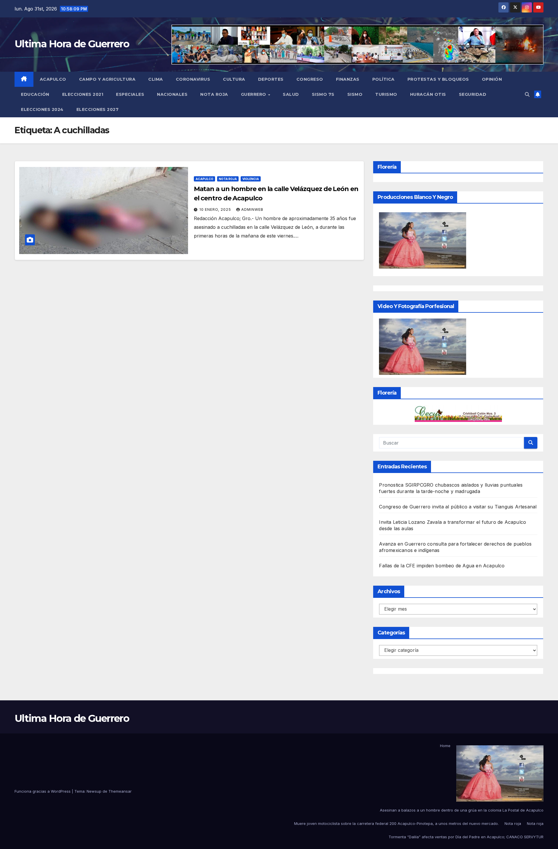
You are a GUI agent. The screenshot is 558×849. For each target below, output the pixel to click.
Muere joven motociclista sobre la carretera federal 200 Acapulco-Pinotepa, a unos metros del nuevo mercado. (396, 823)
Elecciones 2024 (42, 109)
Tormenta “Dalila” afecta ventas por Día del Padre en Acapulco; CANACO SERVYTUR (466, 836)
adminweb (252, 209)
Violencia (250, 179)
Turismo (386, 94)
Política (383, 79)
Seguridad (473, 94)
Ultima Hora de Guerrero (72, 44)
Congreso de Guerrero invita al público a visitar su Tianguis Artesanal (457, 507)
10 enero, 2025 (215, 209)
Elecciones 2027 (97, 109)
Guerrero (254, 94)
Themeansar (120, 791)
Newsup (94, 791)
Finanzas (348, 79)
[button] (527, 94)
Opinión (492, 79)
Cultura (234, 79)
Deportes (271, 79)
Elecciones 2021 (82, 94)
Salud (291, 94)
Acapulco (53, 79)
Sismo (355, 94)
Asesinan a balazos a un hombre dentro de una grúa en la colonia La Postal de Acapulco (461, 810)
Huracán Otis (428, 94)
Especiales (130, 94)
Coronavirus (193, 79)
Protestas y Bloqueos (438, 79)
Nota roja (214, 94)
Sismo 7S (323, 94)
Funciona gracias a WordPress (43, 791)
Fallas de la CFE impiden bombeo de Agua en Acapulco (442, 566)
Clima (155, 79)
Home (445, 745)
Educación (35, 94)
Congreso (309, 79)
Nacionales (172, 94)
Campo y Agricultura (107, 79)
